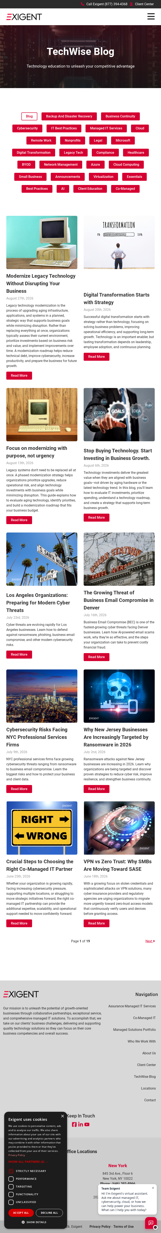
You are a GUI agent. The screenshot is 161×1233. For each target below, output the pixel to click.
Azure (95, 165)
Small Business (30, 177)
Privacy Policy (100, 1227)
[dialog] (35, 1170)
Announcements (67, 177)
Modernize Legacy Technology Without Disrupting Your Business (40, 283)
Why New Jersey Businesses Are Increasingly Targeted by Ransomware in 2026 (116, 737)
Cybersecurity (27, 128)
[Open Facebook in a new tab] (74, 1124)
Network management (61, 165)
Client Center (144, 4)
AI (63, 189)
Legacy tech (73, 153)
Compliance (105, 153)
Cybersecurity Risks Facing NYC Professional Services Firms (37, 737)
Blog (29, 116)
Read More (19, 376)
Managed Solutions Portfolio (134, 1029)
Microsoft (123, 140)
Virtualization (103, 177)
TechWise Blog (145, 1076)
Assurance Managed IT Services (132, 1006)
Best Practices (37, 189)
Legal (98, 140)
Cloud (140, 128)
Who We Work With (142, 1041)
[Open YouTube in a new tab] (87, 1124)
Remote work (41, 140)
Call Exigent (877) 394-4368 (106, 4)
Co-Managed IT (144, 1018)
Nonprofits (72, 140)
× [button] (62, 1116)
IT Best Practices (64, 128)
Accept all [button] (21, 1213)
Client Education (90, 189)
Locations (148, 1088)
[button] (35, 1161)
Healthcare (136, 153)
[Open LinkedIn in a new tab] (80, 1124)
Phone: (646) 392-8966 (117, 1184)
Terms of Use (123, 1227)
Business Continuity (120, 116)
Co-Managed (125, 189)
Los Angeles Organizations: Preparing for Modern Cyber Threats (38, 602)
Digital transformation (34, 153)
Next (149, 941)
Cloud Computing (126, 165)
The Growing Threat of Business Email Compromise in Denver (118, 600)
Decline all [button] (49, 1213)
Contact (150, 1100)
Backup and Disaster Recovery (69, 116)
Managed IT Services (106, 128)
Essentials (134, 177)
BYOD (26, 165)
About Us (149, 1053)
